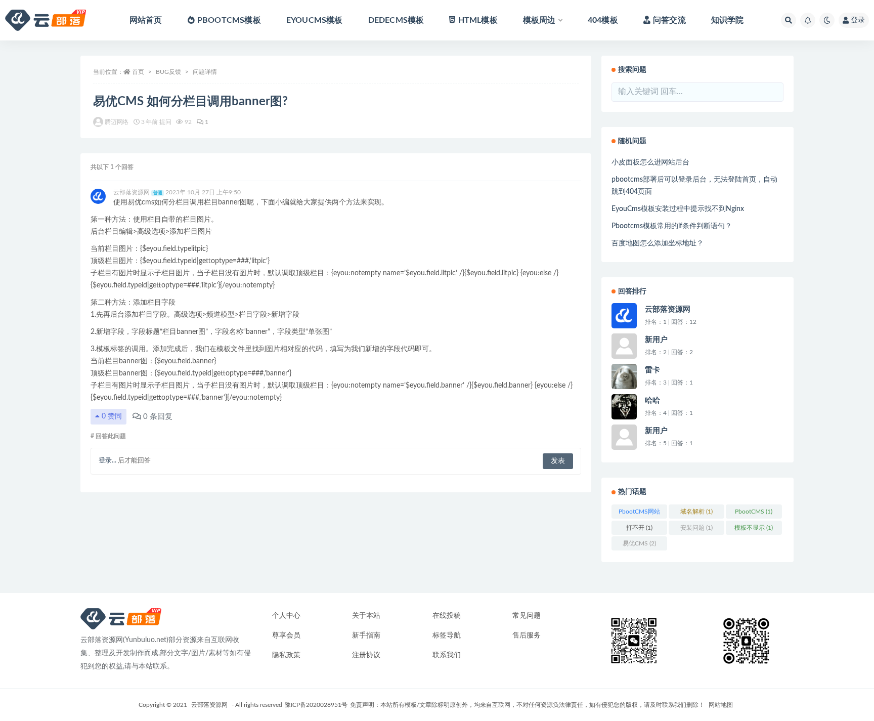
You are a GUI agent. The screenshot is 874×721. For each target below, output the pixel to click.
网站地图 (721, 705)
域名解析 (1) (696, 511)
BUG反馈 (168, 72)
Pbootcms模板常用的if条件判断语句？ (671, 226)
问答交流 (669, 20)
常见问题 (526, 615)
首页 (138, 72)
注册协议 (366, 655)
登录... (107, 460)
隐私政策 (286, 655)
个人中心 (286, 615)
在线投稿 (446, 615)
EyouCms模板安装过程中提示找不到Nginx (677, 209)
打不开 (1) (639, 528)
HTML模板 (477, 20)
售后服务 (526, 635)
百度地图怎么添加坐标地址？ (657, 243)
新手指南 (366, 635)
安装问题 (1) (696, 528)
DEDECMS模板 (396, 20)
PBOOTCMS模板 (229, 20)
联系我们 (446, 655)
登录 (858, 20)
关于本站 (366, 615)
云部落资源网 (209, 705)
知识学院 (727, 20)
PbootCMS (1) (753, 511)
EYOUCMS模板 (314, 20)
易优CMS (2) (639, 543)
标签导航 (446, 635)
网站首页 (145, 20)
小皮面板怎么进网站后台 (650, 162)
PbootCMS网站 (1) (639, 513)
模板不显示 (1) (753, 528)
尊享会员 (286, 635)
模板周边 (539, 20)
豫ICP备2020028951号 (316, 705)
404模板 (603, 20)
